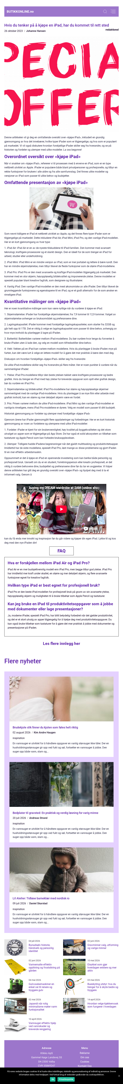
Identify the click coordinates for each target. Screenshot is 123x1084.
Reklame (85, 1053)
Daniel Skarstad (38, 903)
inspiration (19, 738)
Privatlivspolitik (66, 1079)
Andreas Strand (38, 817)
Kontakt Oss (85, 1066)
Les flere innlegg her (61, 643)
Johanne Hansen (36, 30)
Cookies (84, 1061)
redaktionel (112, 29)
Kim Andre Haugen (45, 732)
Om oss (84, 1057)
